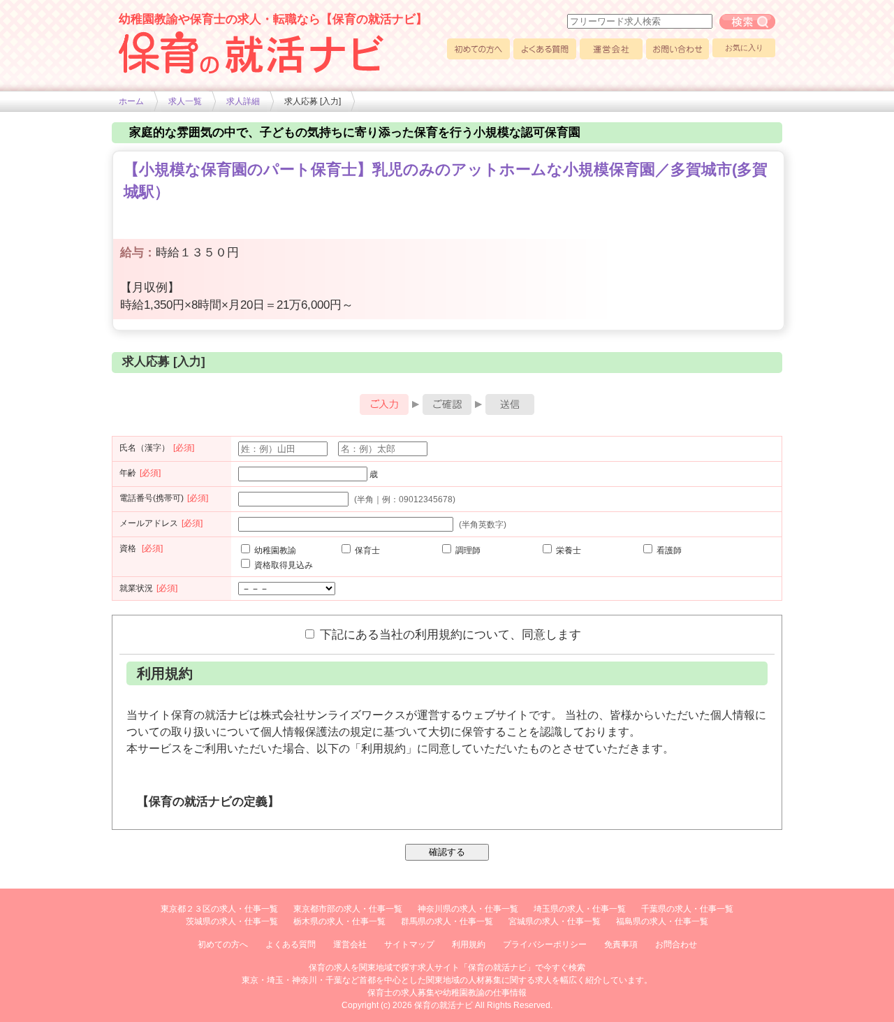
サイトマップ (409, 944)
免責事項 (621, 944)
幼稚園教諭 (274, 550)
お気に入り (744, 47)
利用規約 (468, 944)
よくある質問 (544, 48)
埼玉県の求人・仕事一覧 (580, 909)
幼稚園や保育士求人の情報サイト (251, 52)
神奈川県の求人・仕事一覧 (468, 909)
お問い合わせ (677, 48)
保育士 (366, 550)
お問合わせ (676, 944)
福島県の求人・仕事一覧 (662, 921)
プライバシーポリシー (545, 944)
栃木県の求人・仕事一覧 (339, 921)
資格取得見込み (282, 565)
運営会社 (611, 48)
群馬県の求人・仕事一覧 (447, 921)
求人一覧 (185, 101)
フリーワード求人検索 (747, 21)
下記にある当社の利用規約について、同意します (448, 634)
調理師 (467, 550)
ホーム (131, 101)
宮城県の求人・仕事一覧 (554, 921)
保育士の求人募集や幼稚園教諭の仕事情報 (447, 993)
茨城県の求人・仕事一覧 (232, 921)
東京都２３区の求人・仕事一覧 (219, 909)
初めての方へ (478, 48)
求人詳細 (243, 101)
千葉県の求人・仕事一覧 (687, 909)
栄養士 (567, 550)
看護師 (668, 550)
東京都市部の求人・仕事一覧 (347, 909)
